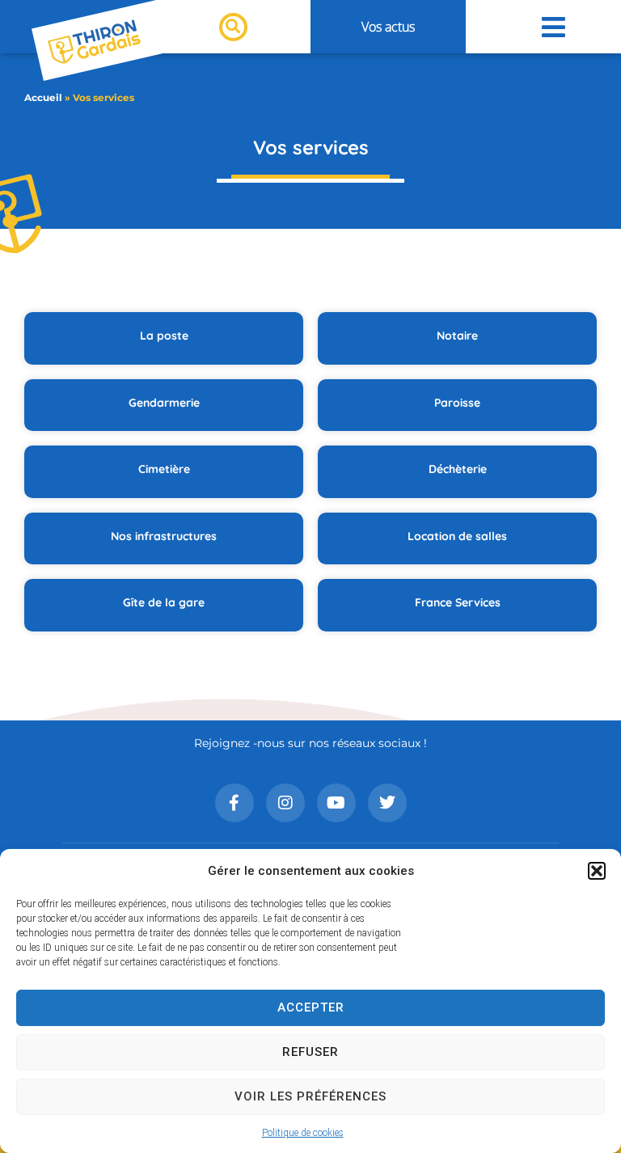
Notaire (457, 335)
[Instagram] (285, 802)
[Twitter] (387, 802)
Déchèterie (458, 469)
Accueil (43, 97)
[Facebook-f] (234, 802)
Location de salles (457, 536)
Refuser (310, 1052)
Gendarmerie (164, 402)
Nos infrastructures (164, 536)
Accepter (310, 1007)
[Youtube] (336, 802)
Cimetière (164, 469)
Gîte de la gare (164, 602)
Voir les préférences (310, 1096)
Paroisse (457, 402)
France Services (458, 602)
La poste (164, 335)
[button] (597, 871)
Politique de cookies (303, 1132)
